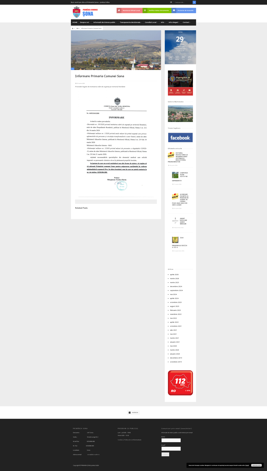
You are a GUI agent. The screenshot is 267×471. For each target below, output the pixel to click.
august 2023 (174, 306)
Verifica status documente (159, 10)
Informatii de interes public (104, 22)
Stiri (77, 28)
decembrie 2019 (176, 358)
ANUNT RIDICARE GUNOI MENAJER (183, 221)
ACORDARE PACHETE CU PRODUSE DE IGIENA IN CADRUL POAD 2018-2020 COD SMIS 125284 (180, 199)
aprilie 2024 (174, 298)
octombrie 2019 (176, 362)
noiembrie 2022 (175, 314)
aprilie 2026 (174, 274)
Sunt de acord (256, 465)
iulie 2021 (173, 330)
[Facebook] (171, 2)
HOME (74, 22)
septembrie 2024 (176, 290)
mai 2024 (173, 294)
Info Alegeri (173, 22)
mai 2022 (173, 318)
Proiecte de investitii (185, 10)
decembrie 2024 (176, 286)
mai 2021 (173, 334)
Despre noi (84, 22)
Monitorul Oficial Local (131, 10)
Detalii (247, 465)
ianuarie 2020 (175, 354)
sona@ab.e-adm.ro (93, 454)
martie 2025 (174, 282)
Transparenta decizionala (130, 22)
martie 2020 (174, 350)
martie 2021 (174, 338)
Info (162, 22)
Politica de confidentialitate (132, 440)
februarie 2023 (175, 310)
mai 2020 (173, 346)
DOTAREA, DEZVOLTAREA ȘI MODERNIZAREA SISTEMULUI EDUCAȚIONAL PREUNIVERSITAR (178, 157)
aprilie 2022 (174, 322)
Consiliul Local (150, 22)
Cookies (120, 440)
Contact (186, 22)
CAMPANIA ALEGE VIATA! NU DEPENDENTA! (180, 177)
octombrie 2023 (176, 302)
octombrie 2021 (176, 326)
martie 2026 (174, 278)
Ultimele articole (175, 148)
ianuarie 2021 (175, 342)
